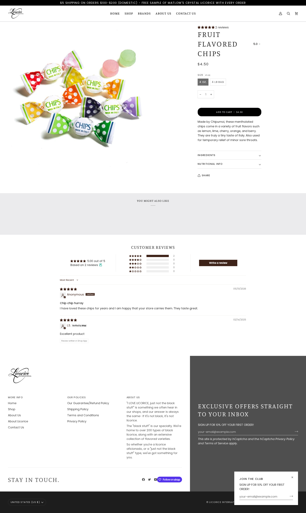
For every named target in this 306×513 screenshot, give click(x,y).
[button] (128, 14)
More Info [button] (15, 397)
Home (12, 403)
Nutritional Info (210, 164)
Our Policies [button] (76, 397)
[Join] (290, 496)
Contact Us (16, 427)
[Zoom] (80, 97)
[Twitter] (149, 479)
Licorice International (225, 502)
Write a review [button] (218, 263)
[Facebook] (143, 479)
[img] (68, 289)
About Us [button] (133, 397)
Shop (11, 409)
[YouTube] (155, 479)
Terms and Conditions (83, 415)
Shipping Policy (77, 409)
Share (206, 175)
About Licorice (18, 421)
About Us (14, 415)
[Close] (293, 476)
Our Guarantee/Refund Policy (88, 403)
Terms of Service (216, 443)
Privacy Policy (285, 439)
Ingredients (206, 155)
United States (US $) (25, 502)
